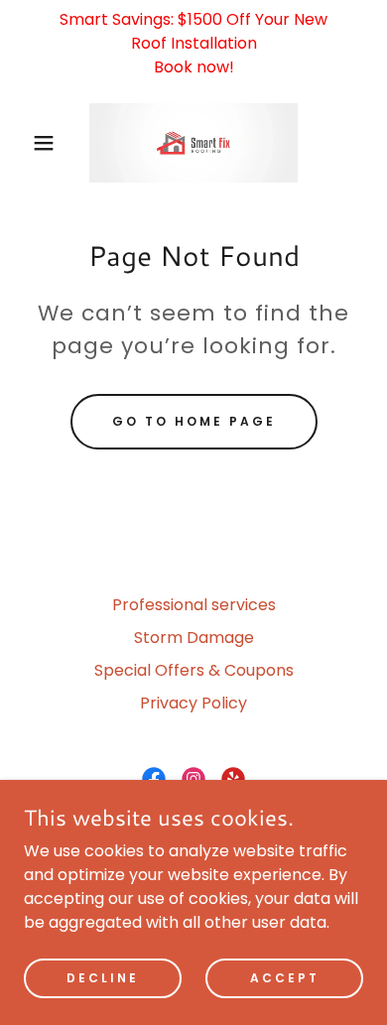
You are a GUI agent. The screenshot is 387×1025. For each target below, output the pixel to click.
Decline (102, 976)
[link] (193, 143)
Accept (285, 976)
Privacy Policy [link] (193, 703)
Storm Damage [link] (194, 637)
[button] (30, 143)
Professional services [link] (194, 604)
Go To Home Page (194, 421)
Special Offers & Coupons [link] (194, 670)
